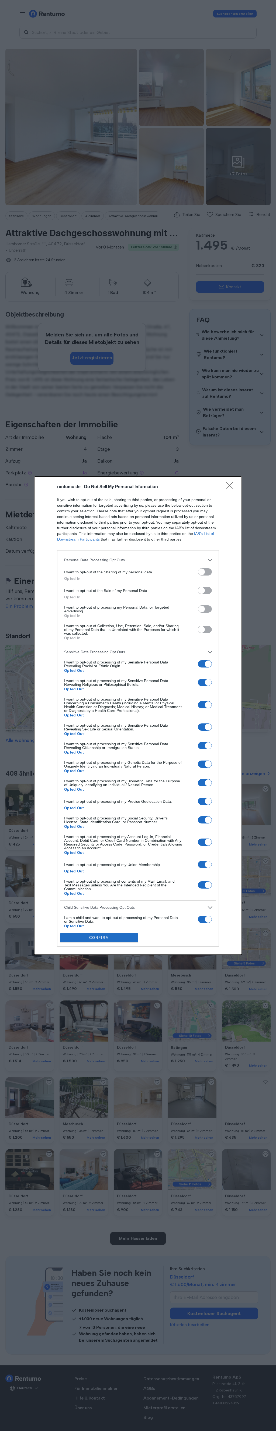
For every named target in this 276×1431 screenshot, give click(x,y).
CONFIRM (99, 938)
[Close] (231, 487)
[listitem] (138, 560)
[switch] (205, 572)
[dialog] (138, 716)
